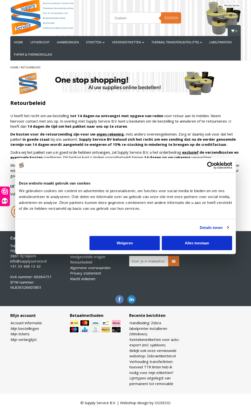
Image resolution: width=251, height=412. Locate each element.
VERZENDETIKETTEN (127, 42)
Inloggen (230, 15)
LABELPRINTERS (220, 42)
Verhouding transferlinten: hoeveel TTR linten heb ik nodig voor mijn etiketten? (151, 367)
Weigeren (125, 243)
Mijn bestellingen (25, 328)
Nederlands (231, 5)
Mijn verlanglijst (24, 339)
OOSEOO (163, 402)
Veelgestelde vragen (87, 256)
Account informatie (26, 322)
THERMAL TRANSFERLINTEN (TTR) (175, 42)
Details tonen (211, 227)
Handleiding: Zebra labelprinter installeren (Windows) (148, 328)
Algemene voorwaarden (90, 267)
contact (31, 121)
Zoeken (171, 17)
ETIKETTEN (94, 42)
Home (18, 42)
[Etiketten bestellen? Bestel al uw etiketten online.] (42, 17)
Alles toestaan (197, 243)
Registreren (228, 19)
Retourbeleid (30, 67)
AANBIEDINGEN (68, 42)
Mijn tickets (20, 333)
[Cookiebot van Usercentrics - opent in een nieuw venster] (210, 165)
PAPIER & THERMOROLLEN (33, 54)
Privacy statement (85, 273)
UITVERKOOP (40, 42)
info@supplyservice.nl (28, 261)
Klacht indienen (82, 278)
